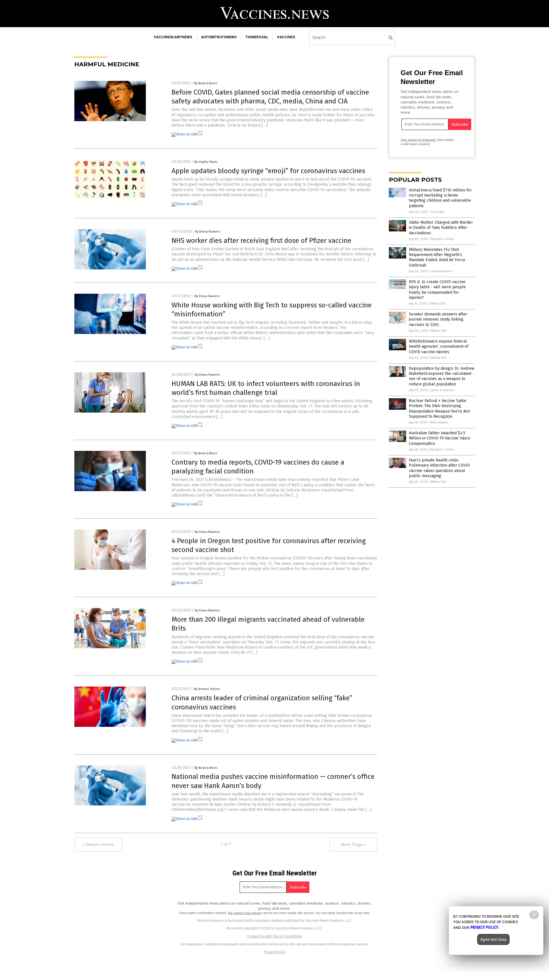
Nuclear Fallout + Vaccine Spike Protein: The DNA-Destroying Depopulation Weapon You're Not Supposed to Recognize (439, 408)
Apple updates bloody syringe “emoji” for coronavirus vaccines (268, 171)
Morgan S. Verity (442, 239)
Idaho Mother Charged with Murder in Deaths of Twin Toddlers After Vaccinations (441, 227)
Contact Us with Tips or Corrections (274, 936)
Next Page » (353, 844)
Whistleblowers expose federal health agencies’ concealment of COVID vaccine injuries (438, 346)
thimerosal (256, 37)
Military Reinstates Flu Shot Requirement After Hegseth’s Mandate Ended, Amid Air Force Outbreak (437, 257)
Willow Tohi (438, 303)
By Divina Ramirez (208, 231)
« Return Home (98, 844)
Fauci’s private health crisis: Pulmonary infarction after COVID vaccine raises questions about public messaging (439, 468)
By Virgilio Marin (205, 162)
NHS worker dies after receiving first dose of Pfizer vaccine (261, 241)
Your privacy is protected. (418, 139)
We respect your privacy (245, 913)
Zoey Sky (437, 212)
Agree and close (493, 939)
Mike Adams (438, 422)
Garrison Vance (442, 271)
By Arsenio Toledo (207, 689)
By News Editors (205, 83)
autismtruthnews (218, 37)
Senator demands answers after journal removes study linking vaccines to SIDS (438, 319)
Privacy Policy (274, 952)
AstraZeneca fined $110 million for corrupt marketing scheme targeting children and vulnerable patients (440, 198)
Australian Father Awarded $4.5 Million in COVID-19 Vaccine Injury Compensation (439, 438)
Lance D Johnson (442, 390)
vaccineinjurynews (173, 37)
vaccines (286, 37)
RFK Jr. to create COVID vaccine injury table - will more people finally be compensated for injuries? (437, 289)
